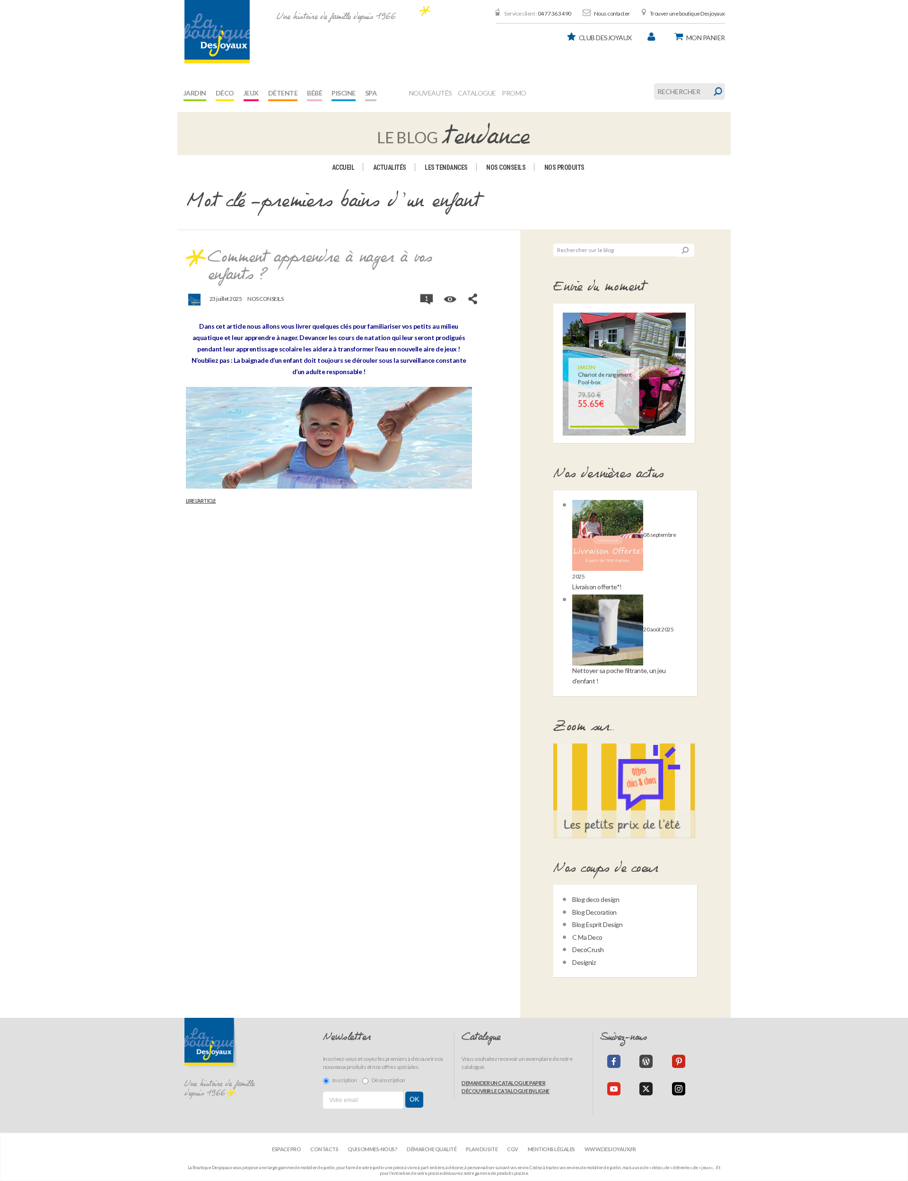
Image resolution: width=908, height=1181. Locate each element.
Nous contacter (612, 13)
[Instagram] (678, 1088)
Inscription (344, 1080)
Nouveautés (430, 93)
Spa (371, 93)
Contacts (324, 1149)
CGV (512, 1149)
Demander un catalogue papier (503, 1083)
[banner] (217, 31)
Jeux (251, 93)
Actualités (389, 167)
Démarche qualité (431, 1149)
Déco (225, 93)
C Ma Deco (587, 937)
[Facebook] (613, 1061)
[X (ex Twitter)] (646, 1088)
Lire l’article (201, 501)
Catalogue (477, 93)
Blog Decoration (594, 912)
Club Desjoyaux (605, 38)
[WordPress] (646, 1061)
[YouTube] (613, 1088)
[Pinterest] (678, 1061)
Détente (283, 93)
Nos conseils (505, 167)
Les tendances (446, 167)
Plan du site (482, 1149)
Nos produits (564, 167)
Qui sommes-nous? (372, 1149)
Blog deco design (595, 899)
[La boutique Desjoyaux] (454, 133)
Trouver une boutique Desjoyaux (687, 13)
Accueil (343, 167)
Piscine (344, 93)
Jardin (194, 93)
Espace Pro (286, 1149)
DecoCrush (588, 949)
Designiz (583, 962)
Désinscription (388, 1080)
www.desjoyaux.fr (610, 1149)
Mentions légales (551, 1149)
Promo (514, 93)
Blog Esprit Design (597, 924)
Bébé (314, 93)
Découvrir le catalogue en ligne (506, 1091)
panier (705, 38)
